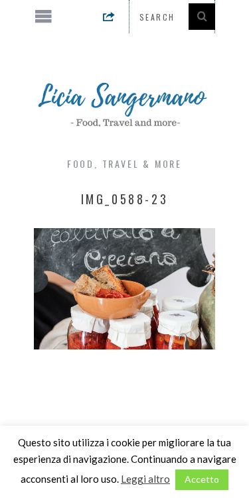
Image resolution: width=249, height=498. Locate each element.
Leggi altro (145, 479)
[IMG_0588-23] (124, 345)
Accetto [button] (202, 479)
